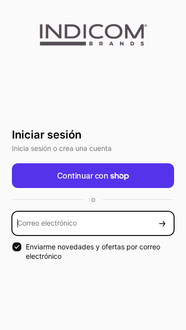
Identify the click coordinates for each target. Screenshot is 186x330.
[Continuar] (162, 223)
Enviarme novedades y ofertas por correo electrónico (93, 251)
